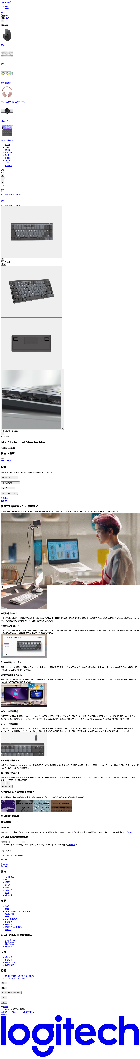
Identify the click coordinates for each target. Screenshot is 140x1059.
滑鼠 (7, 906)
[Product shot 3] (31, 343)
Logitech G (9, 6)
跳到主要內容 (6, 2)
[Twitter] (4, 860)
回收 (7, 893)
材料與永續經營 (7, 483)
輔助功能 (8, 895)
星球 (2, 173)
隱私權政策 (71, 845)
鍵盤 (7, 909)
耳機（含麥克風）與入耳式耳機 (17, 911)
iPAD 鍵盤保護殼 (11, 919)
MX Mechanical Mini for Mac (11, 194)
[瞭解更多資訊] (2, 433)
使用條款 (4, 1012)
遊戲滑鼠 (8, 922)
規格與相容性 (6, 477)
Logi (2, 185)
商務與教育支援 (11, 962)
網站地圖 (30, 1012)
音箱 (7, 917)
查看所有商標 (130, 832)
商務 (7, 9)
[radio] (2, 458)
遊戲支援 (8, 960)
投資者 (7, 882)
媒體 (7, 887)
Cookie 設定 (22, 1012)
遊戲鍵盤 (8, 924)
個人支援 (8, 957)
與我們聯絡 (9, 965)
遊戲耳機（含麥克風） (14, 927)
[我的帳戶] (2, 180)
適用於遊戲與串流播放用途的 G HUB (19, 976)
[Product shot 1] (31, 232)
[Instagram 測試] (2, 860)
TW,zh (5, 15)
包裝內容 (4, 488)
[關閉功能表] (2, 20)
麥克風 (7, 930)
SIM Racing (9, 944)
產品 (3, 18)
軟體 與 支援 (6, 493)
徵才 (7, 880)
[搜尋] (2, 175)
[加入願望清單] (2, 259)
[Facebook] (6, 860)
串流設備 (8, 946)
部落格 (7, 885)
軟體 (2, 170)
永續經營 (8, 890)
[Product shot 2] (31, 291)
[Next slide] (8, 783)
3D (4, 264)
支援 (2, 13)
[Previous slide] (3, 783)
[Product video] (32, 399)
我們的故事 (9, 877)
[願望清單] (3, 178)
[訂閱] (23, 842)
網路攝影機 (9, 914)
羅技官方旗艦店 (7, 461)
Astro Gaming (10, 940)
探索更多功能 (6, 786)
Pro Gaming (9, 942)
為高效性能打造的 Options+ (15, 979)
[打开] (2, 183)
